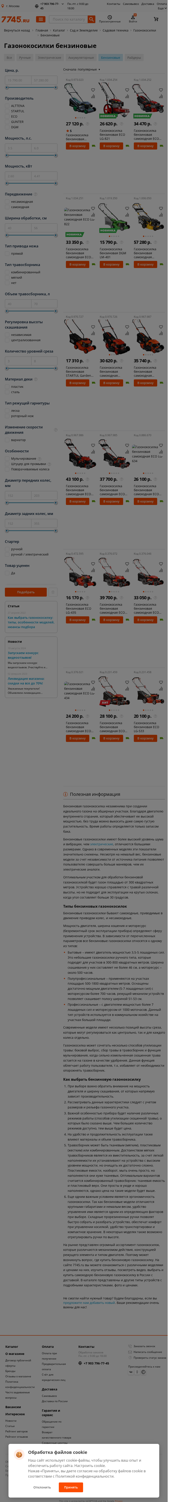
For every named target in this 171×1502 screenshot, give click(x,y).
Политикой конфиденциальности (84, 1476)
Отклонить (42, 1487)
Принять (71, 1487)
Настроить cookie (89, 1465)
